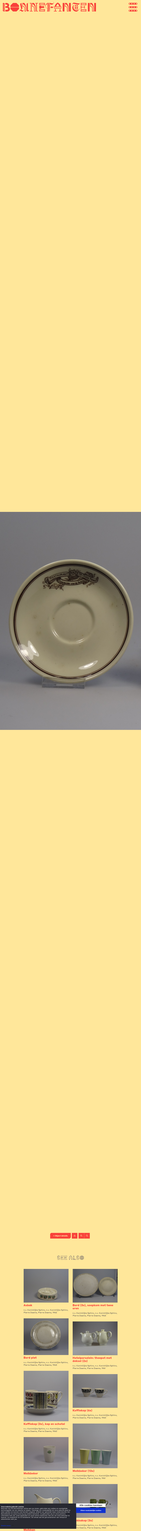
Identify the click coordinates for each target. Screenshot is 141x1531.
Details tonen (6, 1525)
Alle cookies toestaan (90, 1505)
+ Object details (60, 1236)
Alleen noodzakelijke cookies (90, 1510)
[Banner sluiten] (110, 1504)
